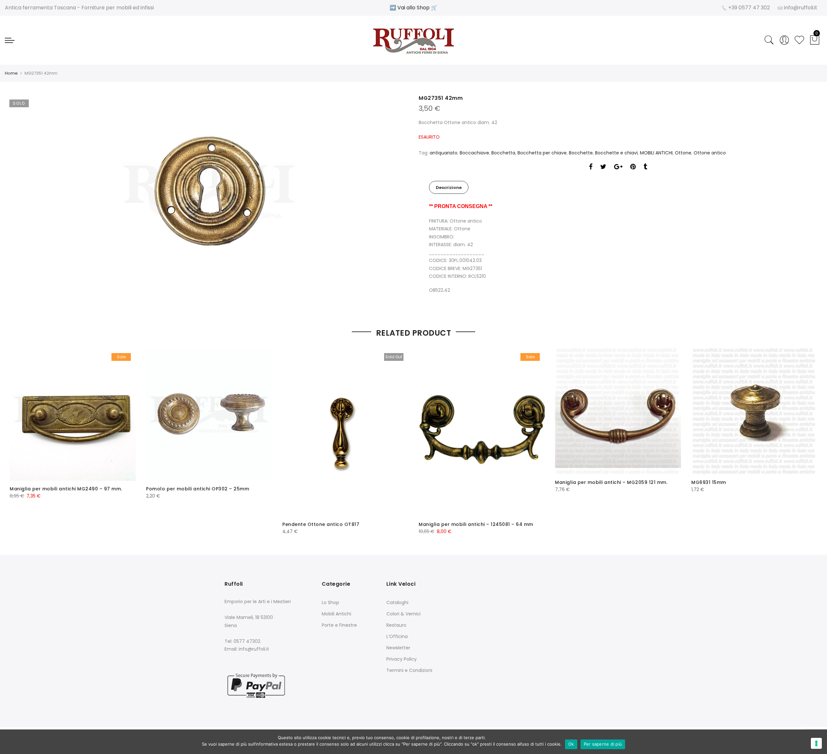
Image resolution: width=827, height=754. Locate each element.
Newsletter (398, 647)
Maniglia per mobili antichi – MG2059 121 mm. (611, 482)
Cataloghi (397, 602)
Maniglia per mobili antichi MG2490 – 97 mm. (66, 489)
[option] (209, 191)
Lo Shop (330, 602)
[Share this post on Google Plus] (618, 167)
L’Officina (397, 636)
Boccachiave (474, 153)
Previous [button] (20, 437)
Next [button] (807, 437)
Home (11, 73)
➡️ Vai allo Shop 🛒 (413, 7)
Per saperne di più (603, 744)
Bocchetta (503, 153)
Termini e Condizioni (409, 670)
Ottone (683, 153)
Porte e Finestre (339, 625)
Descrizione (449, 187)
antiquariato (443, 153)
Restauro (396, 625)
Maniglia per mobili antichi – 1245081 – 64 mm (476, 524)
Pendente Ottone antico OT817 (320, 524)
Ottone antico (710, 153)
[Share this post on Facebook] (590, 167)
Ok (571, 744)
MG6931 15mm (708, 482)
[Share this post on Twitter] (603, 167)
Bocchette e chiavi (616, 153)
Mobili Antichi (336, 614)
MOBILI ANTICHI (656, 153)
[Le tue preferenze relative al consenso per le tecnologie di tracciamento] (816, 743)
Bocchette (581, 153)
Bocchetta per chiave (542, 153)
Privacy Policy (401, 659)
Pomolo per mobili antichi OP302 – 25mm (197, 489)
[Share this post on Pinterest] (633, 167)
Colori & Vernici (403, 614)
